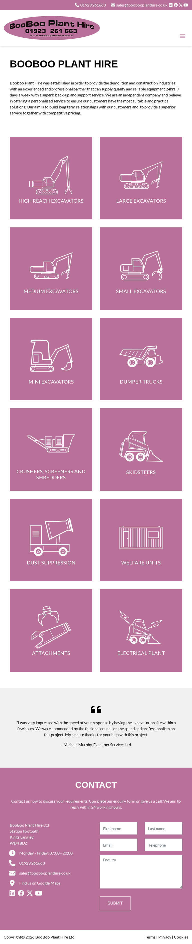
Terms (150, 937)
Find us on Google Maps (39, 883)
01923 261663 (93, 4)
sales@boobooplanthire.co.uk (44, 873)
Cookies (181, 937)
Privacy (164, 937)
